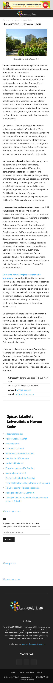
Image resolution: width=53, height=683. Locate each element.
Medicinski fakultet (15, 463)
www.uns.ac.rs (24, 390)
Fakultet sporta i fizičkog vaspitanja (22, 488)
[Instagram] (26, 662)
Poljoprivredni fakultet (16, 438)
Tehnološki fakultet (15, 448)
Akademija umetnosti (16, 473)
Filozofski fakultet (14, 434)
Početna (6, 20)
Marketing (30, 672)
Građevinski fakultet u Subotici (20, 478)
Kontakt (39, 672)
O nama (21, 672)
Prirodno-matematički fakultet (20, 468)
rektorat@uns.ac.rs (24, 394)
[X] (34, 662)
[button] (4, 13)
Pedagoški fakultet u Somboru (20, 492)
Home (13, 672)
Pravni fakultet (12, 443)
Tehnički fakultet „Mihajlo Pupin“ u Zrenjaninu (28, 483)
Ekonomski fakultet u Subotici (20, 453)
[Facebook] (19, 662)
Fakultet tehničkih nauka (17, 458)
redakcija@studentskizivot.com (33, 644)
